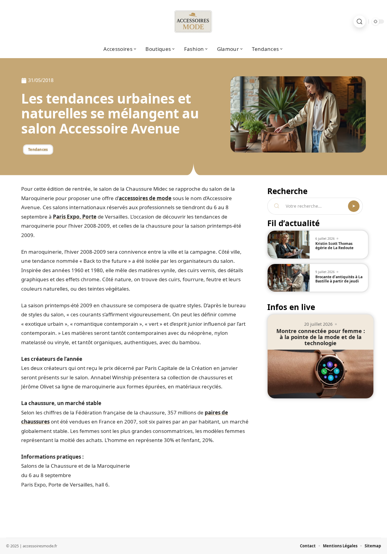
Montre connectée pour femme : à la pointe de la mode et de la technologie (320, 337)
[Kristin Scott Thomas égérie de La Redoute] (289, 245)
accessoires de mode (145, 198)
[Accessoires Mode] (193, 21)
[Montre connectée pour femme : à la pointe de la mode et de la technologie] (320, 374)
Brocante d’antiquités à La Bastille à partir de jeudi (339, 279)
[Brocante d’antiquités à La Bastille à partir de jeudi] (289, 278)
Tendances (38, 149)
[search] (359, 21)
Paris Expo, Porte (74, 216)
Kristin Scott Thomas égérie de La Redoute (334, 245)
